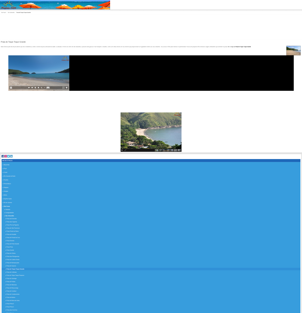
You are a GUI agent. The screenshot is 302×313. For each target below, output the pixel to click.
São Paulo (3, 12)
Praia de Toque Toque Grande (243, 46)
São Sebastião (11, 12)
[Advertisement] (151, 28)
